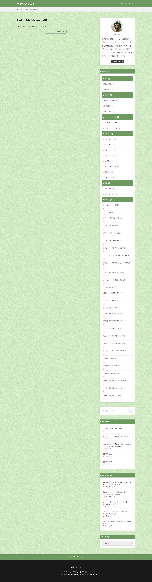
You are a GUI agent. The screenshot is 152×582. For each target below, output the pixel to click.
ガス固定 (108, 161)
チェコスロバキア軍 (112, 308)
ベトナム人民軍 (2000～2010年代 (115, 351)
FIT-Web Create (73, 574)
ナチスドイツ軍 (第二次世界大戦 (114, 280)
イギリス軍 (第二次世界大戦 (113, 313)
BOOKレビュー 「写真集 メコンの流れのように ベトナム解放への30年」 (117, 445)
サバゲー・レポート (112, 122)
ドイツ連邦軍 (109, 287)
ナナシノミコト (26, 3)
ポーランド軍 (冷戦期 (111, 300)
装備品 (108, 199)
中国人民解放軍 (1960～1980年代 (115, 380)
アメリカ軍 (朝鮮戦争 (111, 225)
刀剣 (107, 78)
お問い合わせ (76, 567)
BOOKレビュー (110, 100)
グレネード (109, 144)
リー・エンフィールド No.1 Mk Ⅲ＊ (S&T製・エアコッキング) (116, 503)
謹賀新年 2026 (107, 454)
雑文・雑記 (109, 111)
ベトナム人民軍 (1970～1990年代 (115, 343)
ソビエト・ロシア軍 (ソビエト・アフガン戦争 (117, 264)
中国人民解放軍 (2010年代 (112, 395)
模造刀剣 (108, 89)
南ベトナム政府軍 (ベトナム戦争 (114, 336)
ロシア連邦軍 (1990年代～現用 (114, 272)
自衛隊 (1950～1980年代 (112, 366)
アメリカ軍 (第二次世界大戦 (113, 218)
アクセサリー (110, 139)
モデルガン (109, 177)
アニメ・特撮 (109, 212)
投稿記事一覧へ (116, 61)
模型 (107, 183)
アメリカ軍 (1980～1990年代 (113, 240)
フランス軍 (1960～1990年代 (113, 321)
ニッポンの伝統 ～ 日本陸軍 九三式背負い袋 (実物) (117, 522)
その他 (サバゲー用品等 (112, 205)
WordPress (93, 574)
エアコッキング (110, 155)
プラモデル (109, 188)
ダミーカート (109, 150)
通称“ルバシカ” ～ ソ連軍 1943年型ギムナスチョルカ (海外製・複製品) (117, 483)
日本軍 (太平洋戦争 (110, 358)
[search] (131, 411)
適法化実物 (109, 84)
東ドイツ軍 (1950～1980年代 (113, 293)
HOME (21, 9)
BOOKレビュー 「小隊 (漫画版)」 (113, 428)
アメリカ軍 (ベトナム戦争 (112, 233)
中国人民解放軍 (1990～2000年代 (115, 388)
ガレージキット (110, 194)
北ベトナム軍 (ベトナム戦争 (113, 328)
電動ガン (108, 172)
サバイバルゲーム (111, 117)
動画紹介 (108, 106)
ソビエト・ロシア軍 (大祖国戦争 (114, 248)
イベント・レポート (112, 128)
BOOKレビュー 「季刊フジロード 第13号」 (117, 436)
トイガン (108, 133)
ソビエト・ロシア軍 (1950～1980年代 (116, 255)
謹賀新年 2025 (107, 462)
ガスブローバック (111, 166)
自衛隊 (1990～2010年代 (112, 373)
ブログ (107, 95)
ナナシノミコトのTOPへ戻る (56, 32)
